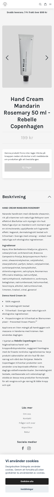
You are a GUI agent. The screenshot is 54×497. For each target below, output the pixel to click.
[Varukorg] (45, 4)
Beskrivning (14, 196)
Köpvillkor (27, 427)
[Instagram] (29, 448)
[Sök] (40, 4)
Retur (27, 432)
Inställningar (27, 489)
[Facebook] (23, 448)
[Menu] (50, 4)
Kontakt (27, 418)
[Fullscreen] (27, 56)
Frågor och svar (27, 423)
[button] (47, 57)
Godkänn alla (27, 481)
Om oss (27, 414)
